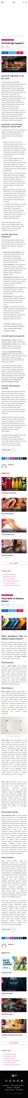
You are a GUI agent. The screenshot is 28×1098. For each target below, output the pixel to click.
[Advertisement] (14, 20)
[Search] (26, 2)
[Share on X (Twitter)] (12, 52)
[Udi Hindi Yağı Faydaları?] (14, 64)
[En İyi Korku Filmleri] (14, 984)
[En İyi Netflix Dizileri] (14, 1005)
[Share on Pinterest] (19, 52)
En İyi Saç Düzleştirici (7, 555)
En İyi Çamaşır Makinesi (9, 583)
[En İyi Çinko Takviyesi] (14, 505)
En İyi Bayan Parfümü (9, 578)
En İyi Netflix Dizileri (7, 1014)
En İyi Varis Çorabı (6, 973)
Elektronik (6, 1085)
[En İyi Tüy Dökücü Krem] (14, 525)
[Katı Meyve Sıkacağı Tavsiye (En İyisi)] (14, 1026)
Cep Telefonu (19, 1089)
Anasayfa (3, 35)
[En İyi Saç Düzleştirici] (14, 546)
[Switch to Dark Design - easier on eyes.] (23, 2)
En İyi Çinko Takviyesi (7, 514)
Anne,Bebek (17, 1087)
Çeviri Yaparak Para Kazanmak (11, 581)
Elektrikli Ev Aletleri (7, 595)
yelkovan (8, 46)
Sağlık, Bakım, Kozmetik (12, 35)
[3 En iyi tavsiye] (14, 2)
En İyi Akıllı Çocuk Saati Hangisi (11, 585)
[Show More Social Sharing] (25, 52)
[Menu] (2, 2)
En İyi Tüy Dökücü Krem (8, 534)
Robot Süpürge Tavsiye (9, 576)
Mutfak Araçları (9, 1089)
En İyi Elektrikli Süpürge (9, 574)
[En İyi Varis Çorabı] (14, 963)
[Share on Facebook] (5, 52)
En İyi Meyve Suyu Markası (8, 493)
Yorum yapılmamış (10, 48)
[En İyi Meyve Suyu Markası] (14, 484)
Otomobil (9, 1087)
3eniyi (20, 1093)
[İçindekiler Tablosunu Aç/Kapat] (13, 450)
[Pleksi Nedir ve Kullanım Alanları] (14, 622)
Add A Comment (13, 563)
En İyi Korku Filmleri (7, 993)
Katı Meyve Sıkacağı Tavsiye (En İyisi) (12, 1035)
